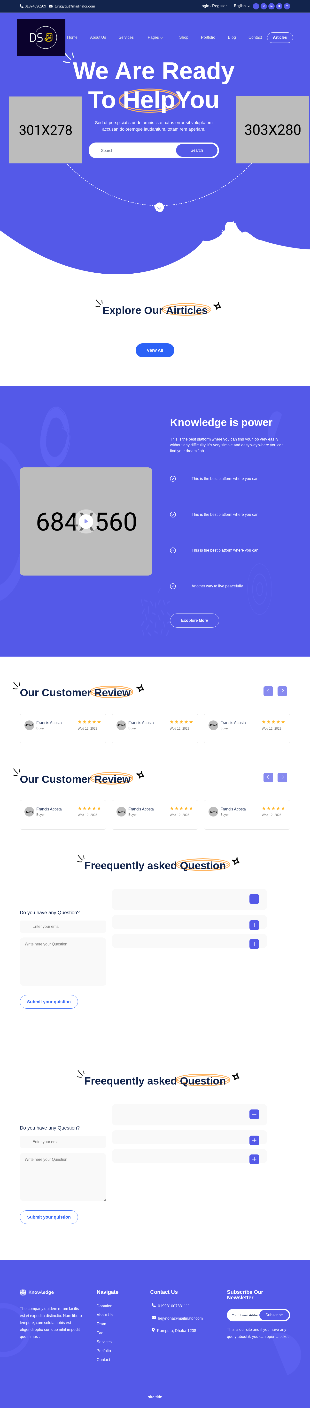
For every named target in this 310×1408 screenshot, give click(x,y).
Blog (232, 37)
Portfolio (208, 37)
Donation (104, 1306)
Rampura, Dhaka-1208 (176, 1331)
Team (101, 1324)
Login (204, 6)
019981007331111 (174, 1306)
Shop (183, 37)
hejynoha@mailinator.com (180, 1318)
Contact (255, 37)
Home (72, 37)
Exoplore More (194, 620)
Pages (153, 37)
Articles (280, 37)
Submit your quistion (49, 1001)
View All (155, 350)
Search (197, 150)
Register (219, 6)
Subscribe (274, 1315)
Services (126, 37)
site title (155, 1397)
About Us (98, 37)
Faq (100, 1333)
